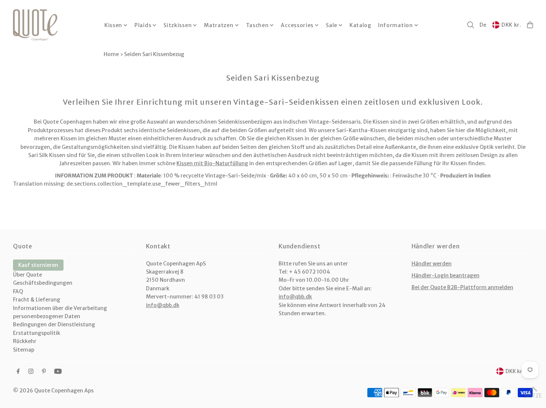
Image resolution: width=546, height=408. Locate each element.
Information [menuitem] (395, 25)
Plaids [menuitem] (142, 25)
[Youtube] (58, 372)
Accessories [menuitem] (297, 25)
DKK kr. (511, 25)
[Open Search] (470, 25)
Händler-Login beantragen (446, 275)
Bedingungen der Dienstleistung (54, 324)
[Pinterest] (44, 372)
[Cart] (530, 25)
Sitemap (23, 349)
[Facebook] (18, 372)
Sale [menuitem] (331, 25)
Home (111, 54)
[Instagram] (30, 372)
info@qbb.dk (162, 305)
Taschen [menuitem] (257, 25)
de (483, 25)
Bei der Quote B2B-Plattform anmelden (462, 287)
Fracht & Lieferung (36, 299)
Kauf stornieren (38, 265)
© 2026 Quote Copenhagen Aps (53, 390)
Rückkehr (24, 341)
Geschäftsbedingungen (42, 283)
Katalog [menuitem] (360, 25)
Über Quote (27, 274)
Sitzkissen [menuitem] (177, 25)
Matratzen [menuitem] (218, 25)
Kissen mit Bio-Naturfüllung (212, 163)
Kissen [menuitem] (113, 25)
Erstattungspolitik (36, 333)
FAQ (18, 291)
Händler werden (432, 263)
